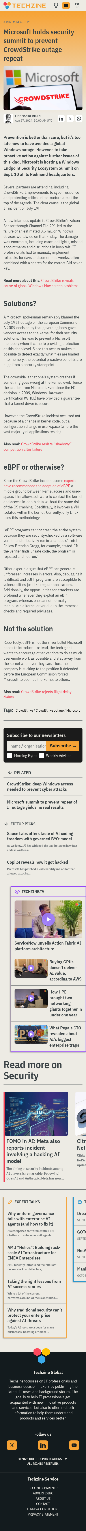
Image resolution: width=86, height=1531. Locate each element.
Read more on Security (33, 1070)
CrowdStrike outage (50, 710)
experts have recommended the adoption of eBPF (40, 483)
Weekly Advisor (58, 755)
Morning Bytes (25, 755)
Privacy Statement (43, 1514)
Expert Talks (27, 1201)
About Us (43, 1498)
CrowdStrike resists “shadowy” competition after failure (38, 446)
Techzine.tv (33, 891)
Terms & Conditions (43, 1509)
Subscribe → (63, 745)
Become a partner (43, 1488)
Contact (43, 1503)
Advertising (43, 1493)
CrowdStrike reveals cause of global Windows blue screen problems (41, 283)
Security (23, 22)
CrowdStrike (24, 710)
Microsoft (73, 710)
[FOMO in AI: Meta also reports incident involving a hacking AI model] (36, 1114)
